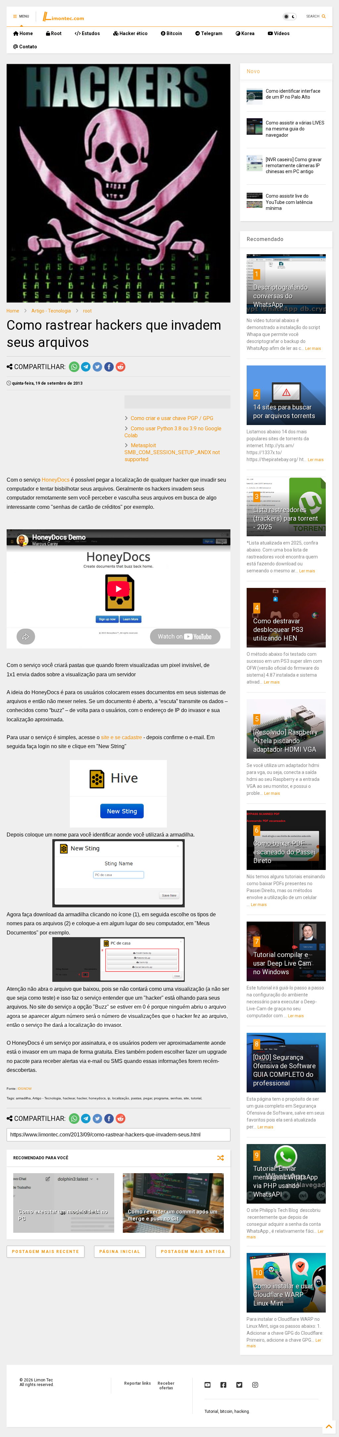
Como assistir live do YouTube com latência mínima (289, 202)
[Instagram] (255, 1385)
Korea (247, 33)
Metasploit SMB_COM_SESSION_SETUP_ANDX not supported (172, 452)
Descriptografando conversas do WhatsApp (280, 296)
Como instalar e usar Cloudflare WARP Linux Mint (283, 1294)
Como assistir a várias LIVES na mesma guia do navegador (295, 128)
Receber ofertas (166, 1385)
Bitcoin (174, 33)
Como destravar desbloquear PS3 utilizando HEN (278, 629)
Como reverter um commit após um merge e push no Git (173, 1215)
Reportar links (137, 1383)
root (87, 310)
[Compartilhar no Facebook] (109, 370)
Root (56, 33)
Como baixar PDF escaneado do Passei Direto (284, 852)
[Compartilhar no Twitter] (97, 370)
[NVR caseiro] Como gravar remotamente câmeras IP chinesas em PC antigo (294, 165)
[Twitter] (239, 1385)
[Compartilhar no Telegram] (85, 370)
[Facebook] (223, 1385)
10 (258, 1273)
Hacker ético (133, 33)
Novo (253, 71)
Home (26, 33)
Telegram (211, 33)
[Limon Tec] (63, 19)
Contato (27, 46)
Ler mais (313, 348)
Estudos (90, 33)
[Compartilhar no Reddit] (120, 370)
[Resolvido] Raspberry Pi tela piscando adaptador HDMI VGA (285, 740)
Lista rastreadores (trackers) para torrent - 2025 (285, 518)
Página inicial (119, 1251)
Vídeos (281, 33)
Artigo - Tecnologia (51, 310)
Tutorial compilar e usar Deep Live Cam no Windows (282, 963)
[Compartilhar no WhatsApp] (74, 370)
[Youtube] (208, 1385)
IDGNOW (24, 1088)
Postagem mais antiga (193, 1251)
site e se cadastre (121, 737)
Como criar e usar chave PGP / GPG (172, 418)
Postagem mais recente (45, 1251)
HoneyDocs (56, 480)
